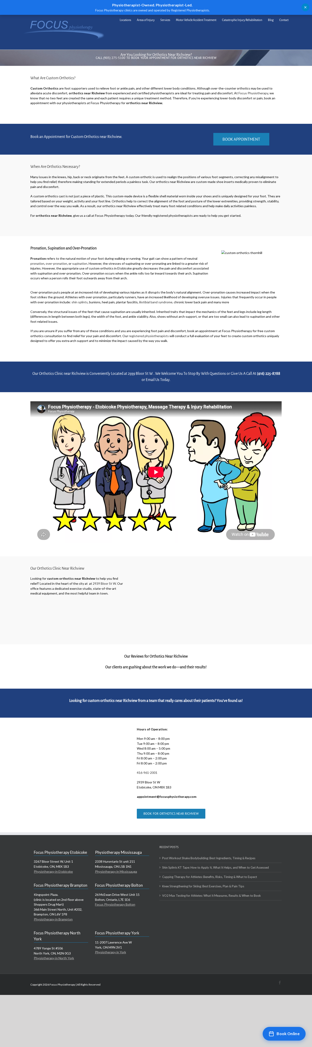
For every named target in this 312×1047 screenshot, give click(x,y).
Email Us (152, 380)
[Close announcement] (305, 7)
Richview (183, 182)
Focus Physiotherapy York (117, 933)
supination (79, 263)
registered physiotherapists (149, 336)
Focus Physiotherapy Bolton (119, 885)
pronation (37, 263)
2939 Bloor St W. (104, 583)
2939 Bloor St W (140, 374)
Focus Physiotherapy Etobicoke (60, 852)
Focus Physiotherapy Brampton (60, 885)
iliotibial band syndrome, (156, 302)
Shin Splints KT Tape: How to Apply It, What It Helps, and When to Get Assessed (215, 867)
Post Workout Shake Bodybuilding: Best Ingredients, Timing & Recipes (208, 858)
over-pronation (56, 263)
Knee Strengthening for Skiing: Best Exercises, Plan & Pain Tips (203, 886)
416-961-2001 (147, 773)
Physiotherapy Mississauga (118, 852)
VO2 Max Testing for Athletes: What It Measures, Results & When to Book (211, 895)
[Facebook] (280, 982)
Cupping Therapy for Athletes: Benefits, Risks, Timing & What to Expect (209, 877)
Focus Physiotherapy (253, 93)
